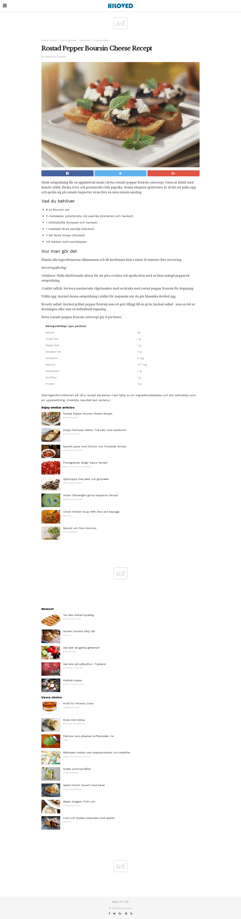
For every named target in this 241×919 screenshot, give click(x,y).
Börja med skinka (74, 719)
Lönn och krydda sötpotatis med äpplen (89, 817)
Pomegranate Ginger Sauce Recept (85, 462)
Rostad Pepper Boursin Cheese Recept (87, 413)
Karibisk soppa (72, 680)
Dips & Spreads (68, 40)
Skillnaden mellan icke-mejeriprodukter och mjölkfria (96, 752)
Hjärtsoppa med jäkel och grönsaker (86, 479)
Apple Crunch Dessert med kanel (84, 785)
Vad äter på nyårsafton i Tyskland (84, 664)
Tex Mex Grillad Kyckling (78, 615)
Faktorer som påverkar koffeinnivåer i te (88, 736)
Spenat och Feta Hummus (79, 528)
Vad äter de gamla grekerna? (81, 647)
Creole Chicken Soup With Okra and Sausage (91, 511)
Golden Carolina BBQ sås (79, 631)
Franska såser (101, 40)
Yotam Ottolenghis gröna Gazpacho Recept (90, 495)
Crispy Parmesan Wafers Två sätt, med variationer (94, 429)
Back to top (120, 902)
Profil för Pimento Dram (78, 703)
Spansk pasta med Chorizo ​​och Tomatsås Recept (94, 446)
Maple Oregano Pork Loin (79, 801)
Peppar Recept (49, 40)
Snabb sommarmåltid (77, 768)
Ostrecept (85, 40)
